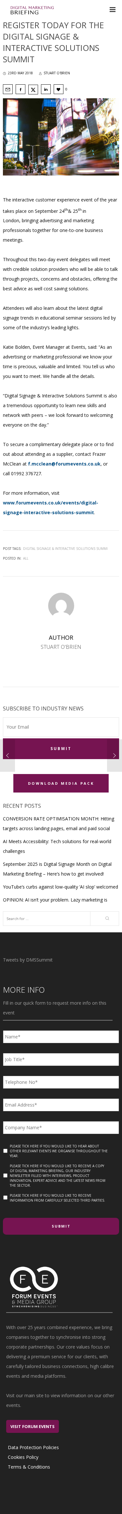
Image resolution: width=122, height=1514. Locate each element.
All (25, 558)
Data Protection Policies (33, 1447)
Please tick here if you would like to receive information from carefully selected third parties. (57, 1198)
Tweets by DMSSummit (28, 960)
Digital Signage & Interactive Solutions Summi (65, 548)
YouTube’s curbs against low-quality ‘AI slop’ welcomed (60, 887)
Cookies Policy (23, 1457)
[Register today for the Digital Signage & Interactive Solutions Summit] (8, 89)
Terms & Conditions (29, 1467)
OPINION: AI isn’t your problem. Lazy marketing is (55, 900)
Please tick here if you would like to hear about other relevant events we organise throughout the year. (59, 1151)
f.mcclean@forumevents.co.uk (64, 464)
